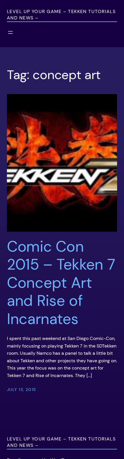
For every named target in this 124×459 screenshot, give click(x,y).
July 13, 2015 (21, 389)
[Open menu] (10, 32)
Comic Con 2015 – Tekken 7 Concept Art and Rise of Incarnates (61, 282)
